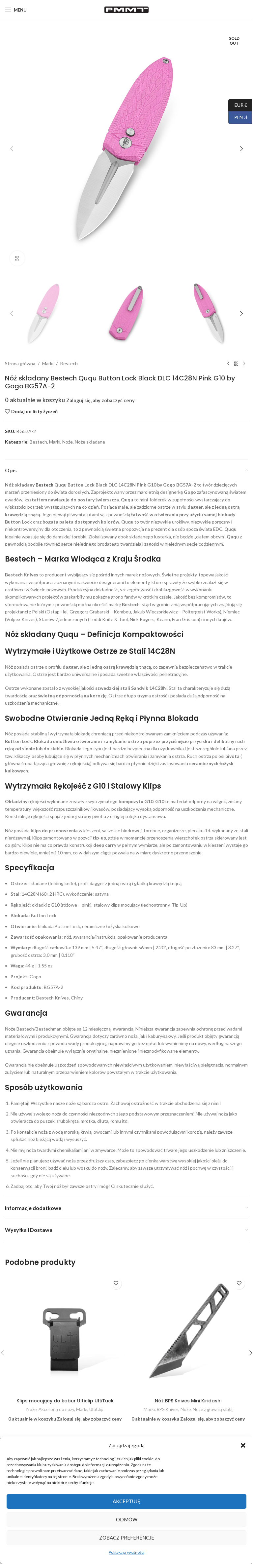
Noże (67, 442)
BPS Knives (168, 1409)
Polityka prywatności (126, 1552)
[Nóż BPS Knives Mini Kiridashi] (188, 1334)
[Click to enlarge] (17, 258)
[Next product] (244, 364)
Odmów (126, 1519)
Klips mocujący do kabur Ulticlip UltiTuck (65, 1400)
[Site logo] (126, 9)
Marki (47, 363)
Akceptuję (126, 1501)
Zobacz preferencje (126, 1538)
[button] (243, 1445)
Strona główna (20, 363)
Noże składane (90, 442)
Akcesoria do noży (56, 1409)
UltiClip (96, 1409)
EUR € (237, 104)
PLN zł (237, 117)
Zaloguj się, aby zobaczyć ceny (100, 400)
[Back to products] (236, 364)
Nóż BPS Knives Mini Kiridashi (188, 1400)
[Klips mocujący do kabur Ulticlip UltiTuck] (65, 1334)
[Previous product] (228, 364)
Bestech (69, 363)
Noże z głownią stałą (213, 1409)
